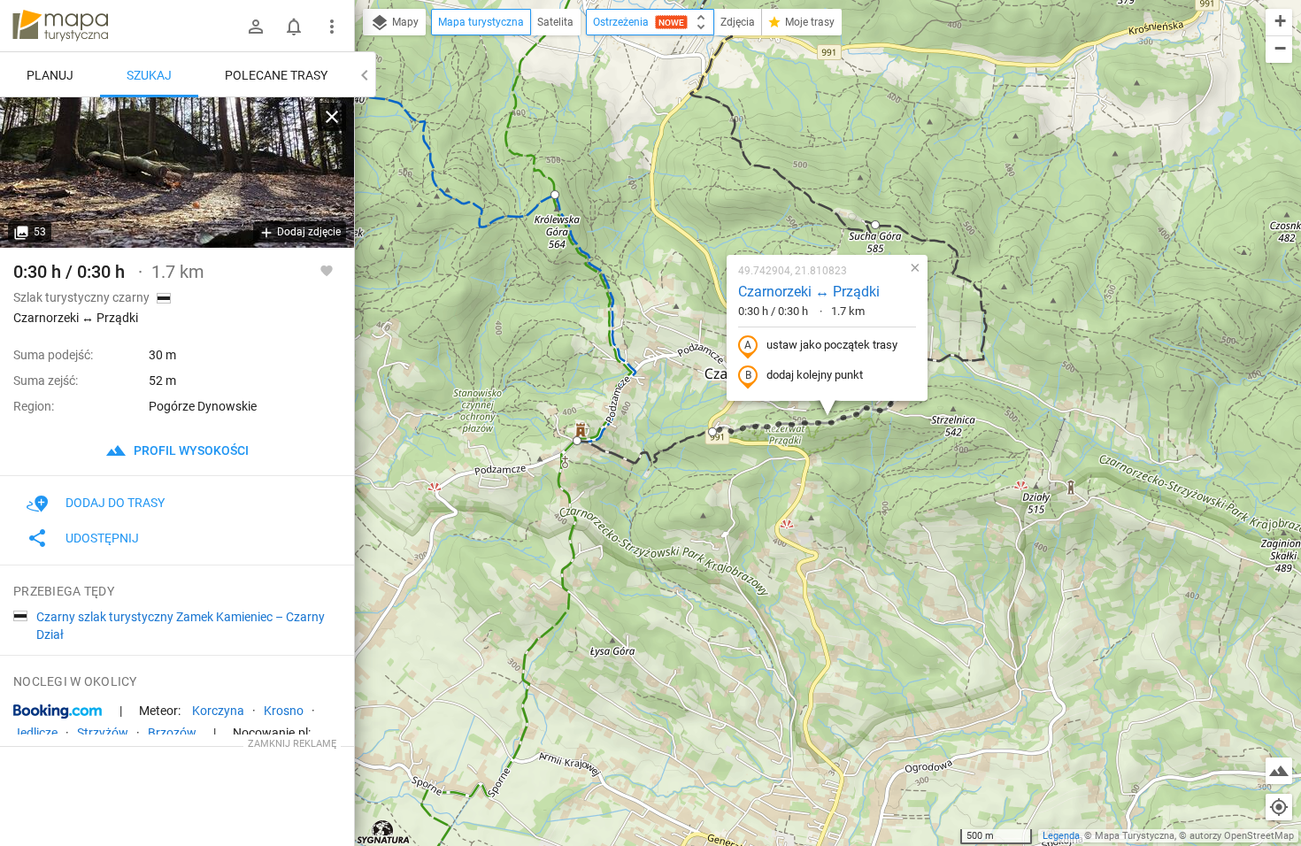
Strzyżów (102, 733)
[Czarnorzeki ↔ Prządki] (177, 172)
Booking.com (57, 711)
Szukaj (149, 75)
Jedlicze (35, 733)
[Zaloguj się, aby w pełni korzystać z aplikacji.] (326, 270)
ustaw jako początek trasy (831, 344)
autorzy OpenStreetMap (1241, 836)
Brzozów (172, 733)
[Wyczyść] (332, 117)
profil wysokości (190, 450)
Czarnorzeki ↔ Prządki (809, 291)
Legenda (1061, 836)
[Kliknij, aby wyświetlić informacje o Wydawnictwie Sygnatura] (384, 831)
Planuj (50, 75)
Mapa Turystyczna (1134, 836)
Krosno (284, 711)
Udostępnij (102, 538)
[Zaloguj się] (256, 26)
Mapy (404, 22)
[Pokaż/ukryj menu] (332, 26)
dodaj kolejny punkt (814, 374)
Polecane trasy (276, 75)
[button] (875, 224)
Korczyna (218, 711)
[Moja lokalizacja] (1279, 807)
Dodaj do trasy (115, 503)
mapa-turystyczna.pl (60, 25)
